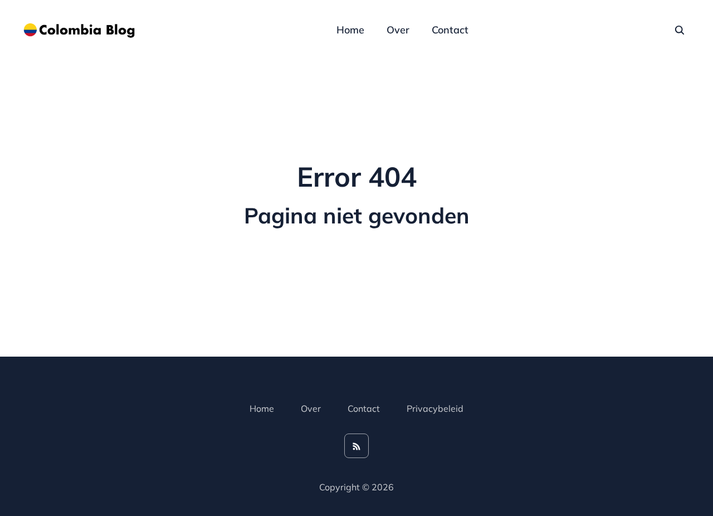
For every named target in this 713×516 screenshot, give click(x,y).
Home (350, 29)
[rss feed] (356, 446)
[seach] (680, 30)
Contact (450, 29)
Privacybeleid (435, 408)
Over (398, 29)
